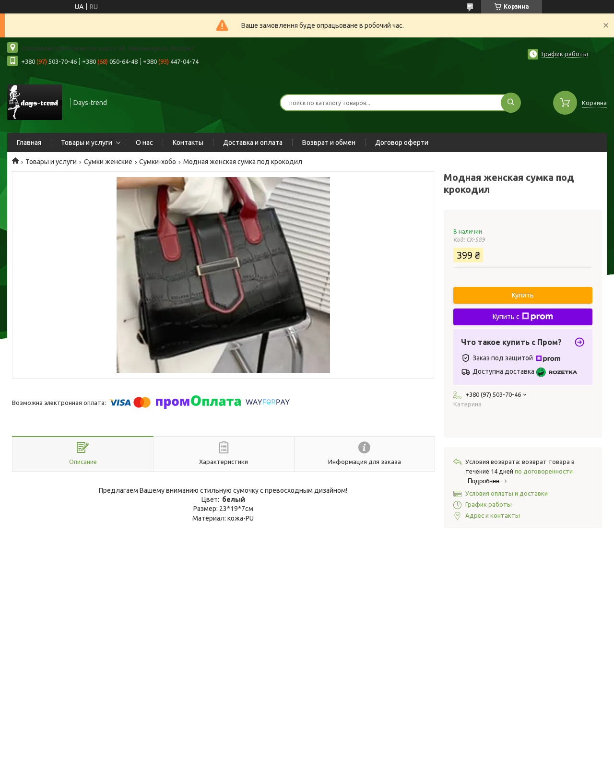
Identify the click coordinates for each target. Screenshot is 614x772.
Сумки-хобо (157, 162)
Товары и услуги (86, 142)
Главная (29, 142)
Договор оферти (401, 142)
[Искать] (511, 103)
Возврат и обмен (328, 142)
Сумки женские (108, 162)
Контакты (188, 142)
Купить (523, 295)
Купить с (506, 317)
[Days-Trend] (34, 102)
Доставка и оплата (253, 142)
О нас (144, 142)
